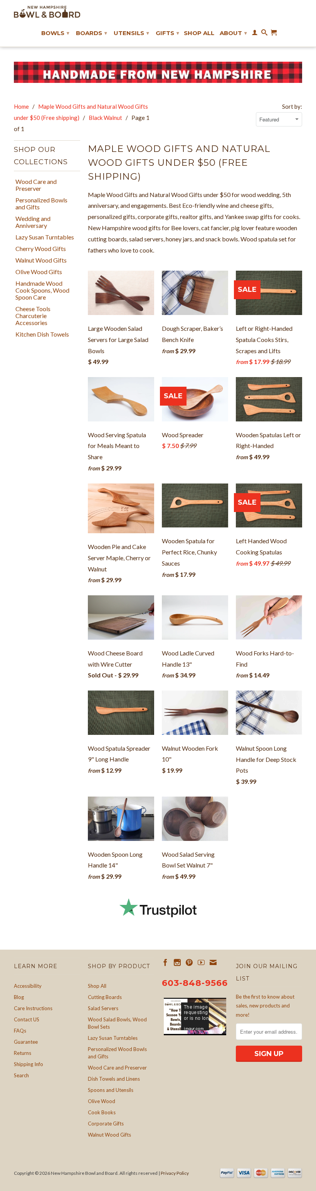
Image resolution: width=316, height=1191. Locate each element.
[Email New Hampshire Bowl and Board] (213, 962)
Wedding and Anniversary (32, 222)
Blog (19, 997)
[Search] (264, 34)
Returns (22, 1053)
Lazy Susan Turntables (44, 237)
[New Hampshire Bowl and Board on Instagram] (177, 962)
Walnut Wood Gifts (41, 260)
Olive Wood (101, 1101)
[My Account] (255, 34)
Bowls (55, 33)
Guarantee (26, 1042)
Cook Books (102, 1112)
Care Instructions (33, 1008)
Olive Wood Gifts (38, 271)
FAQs (20, 1031)
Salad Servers (103, 1008)
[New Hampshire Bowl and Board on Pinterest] (189, 962)
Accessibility (28, 986)
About (233, 33)
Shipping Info (28, 1064)
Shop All (199, 33)
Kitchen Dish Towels (42, 334)
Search (21, 1075)
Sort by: (292, 106)
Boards (91, 33)
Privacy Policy (175, 1173)
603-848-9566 (195, 983)
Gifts (167, 33)
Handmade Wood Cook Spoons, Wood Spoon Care (42, 290)
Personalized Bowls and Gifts (41, 204)
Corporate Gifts (106, 1123)
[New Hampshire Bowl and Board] (47, 12)
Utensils (131, 33)
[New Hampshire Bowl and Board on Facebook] (165, 962)
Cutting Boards (105, 997)
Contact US (26, 1019)
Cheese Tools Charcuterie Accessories (32, 315)
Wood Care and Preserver (36, 185)
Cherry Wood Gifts (40, 248)
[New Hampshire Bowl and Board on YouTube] (201, 962)
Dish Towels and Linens (114, 1079)
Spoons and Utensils (110, 1090)
